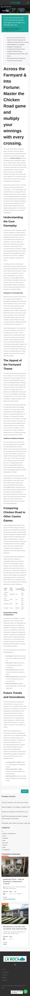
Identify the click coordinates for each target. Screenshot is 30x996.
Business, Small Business (9, 833)
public (4, 847)
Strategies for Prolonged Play (14, 46)
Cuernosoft (18, 990)
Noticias (5, 977)
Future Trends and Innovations (14, 60)
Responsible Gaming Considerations (16, 58)
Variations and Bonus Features (14, 51)
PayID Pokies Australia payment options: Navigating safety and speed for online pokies (15, 817)
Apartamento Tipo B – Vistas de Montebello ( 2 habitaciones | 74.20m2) (13, 882)
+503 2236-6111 (7, 6)
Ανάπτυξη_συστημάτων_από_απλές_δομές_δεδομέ (15, 802)
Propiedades (6, 972)
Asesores (5, 974)
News (4, 840)
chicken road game (15, 158)
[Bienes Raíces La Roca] (15, 3)
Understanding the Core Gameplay (15, 44)
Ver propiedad (15, 872)
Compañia (5, 838)
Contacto (5, 980)
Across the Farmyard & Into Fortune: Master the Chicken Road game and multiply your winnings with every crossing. (17, 40)
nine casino (5, 842)
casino (4, 835)
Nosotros (5, 845)
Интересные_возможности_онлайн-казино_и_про (15, 811)
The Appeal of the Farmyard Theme (16, 49)
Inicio (4, 969)
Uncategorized (7, 30)
